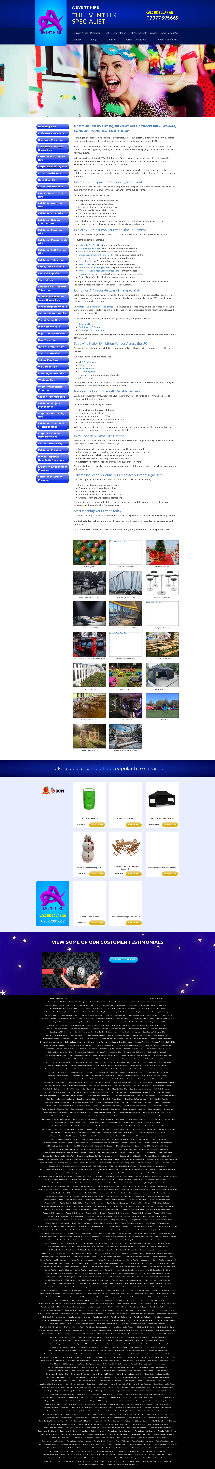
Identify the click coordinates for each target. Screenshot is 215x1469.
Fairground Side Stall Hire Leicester (52, 1169)
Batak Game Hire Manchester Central (152, 1008)
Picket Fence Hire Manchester (56, 1297)
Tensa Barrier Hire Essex (49, 1434)
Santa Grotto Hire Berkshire (80, 1374)
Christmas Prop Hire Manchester (54, 1055)
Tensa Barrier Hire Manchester (163, 1434)
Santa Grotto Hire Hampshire (59, 1381)
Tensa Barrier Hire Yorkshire (103, 1441)
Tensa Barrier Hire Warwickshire (53, 1441)
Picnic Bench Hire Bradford (96, 1307)
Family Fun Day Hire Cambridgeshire (158, 1179)
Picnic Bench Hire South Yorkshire (98, 1327)
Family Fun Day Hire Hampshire (83, 1186)
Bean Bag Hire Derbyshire (105, 1018)
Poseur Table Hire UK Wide (70, 1357)
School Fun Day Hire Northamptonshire (160, 1414)
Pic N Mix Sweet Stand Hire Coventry (124, 1273)
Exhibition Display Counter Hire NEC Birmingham (57, 1129)
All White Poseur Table (89, 916)
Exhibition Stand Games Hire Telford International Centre (97, 1156)
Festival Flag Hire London (94, 1200)
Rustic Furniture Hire (51, 346)
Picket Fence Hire (49, 320)
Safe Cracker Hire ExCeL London (58, 1371)
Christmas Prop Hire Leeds (84, 1052)
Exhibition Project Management (49, 405)
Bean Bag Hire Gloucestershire (60, 1022)
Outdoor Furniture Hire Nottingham (162, 1263)
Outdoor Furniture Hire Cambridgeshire (56, 1257)
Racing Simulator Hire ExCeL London (115, 1364)
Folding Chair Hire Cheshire (123, 1206)
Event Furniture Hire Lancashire (134, 1109)
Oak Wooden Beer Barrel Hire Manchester (121, 1246)
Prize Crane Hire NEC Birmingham (52, 1360)
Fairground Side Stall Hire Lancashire (153, 1166)
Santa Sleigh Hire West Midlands (120, 1404)
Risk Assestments (138, 32)
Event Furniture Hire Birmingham (107, 1102)
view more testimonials (123, 960)
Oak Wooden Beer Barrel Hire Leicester (60, 1246)
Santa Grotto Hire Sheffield (121, 1384)
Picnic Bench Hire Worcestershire (126, 1330)
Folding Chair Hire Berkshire (94, 1203)
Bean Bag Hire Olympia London (56, 1035)
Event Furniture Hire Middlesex (129, 1112)
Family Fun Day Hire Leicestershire (162, 1186)
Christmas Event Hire (51, 133)
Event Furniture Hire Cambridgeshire (60, 1106)
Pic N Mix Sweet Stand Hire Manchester (120, 1277)
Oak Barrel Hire (72, 1243)
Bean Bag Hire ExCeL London (144, 1018)
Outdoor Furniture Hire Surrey (100, 1267)
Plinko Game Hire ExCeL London (83, 1334)
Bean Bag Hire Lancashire (120, 1025)
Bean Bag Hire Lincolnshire (79, 1028)
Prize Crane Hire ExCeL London (135, 1357)
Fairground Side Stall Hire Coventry (110, 1163)
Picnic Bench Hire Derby (167, 1310)
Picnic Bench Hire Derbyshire (48, 1314)
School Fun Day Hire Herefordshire (78, 1414)
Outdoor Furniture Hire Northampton (134, 1263)
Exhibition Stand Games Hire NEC (131, 1153)
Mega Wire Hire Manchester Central (52, 1233)
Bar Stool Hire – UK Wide (57, 1002)
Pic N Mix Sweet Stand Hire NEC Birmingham (59, 1280)
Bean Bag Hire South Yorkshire (118, 1035)
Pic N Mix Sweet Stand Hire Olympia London (93, 1280)
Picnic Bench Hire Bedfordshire (165, 1303)
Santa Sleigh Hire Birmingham (163, 1387)
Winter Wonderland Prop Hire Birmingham (156, 1461)
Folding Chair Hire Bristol (161, 1203)
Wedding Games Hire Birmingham (153, 1451)
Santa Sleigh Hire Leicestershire (121, 1397)
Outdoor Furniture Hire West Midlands (58, 1270)
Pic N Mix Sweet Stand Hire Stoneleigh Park (127, 1280)
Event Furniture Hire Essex (158, 1106)
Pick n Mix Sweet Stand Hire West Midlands (92, 1283)
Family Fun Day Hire (170, 1176)
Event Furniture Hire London (80, 1112)
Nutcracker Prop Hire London (130, 1240)
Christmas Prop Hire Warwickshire (130, 1059)
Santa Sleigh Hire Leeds (98, 1397)
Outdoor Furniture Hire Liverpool (164, 1260)
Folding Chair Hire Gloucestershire (77, 1210)
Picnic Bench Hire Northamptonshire (81, 1324)
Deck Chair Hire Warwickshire (87, 1099)
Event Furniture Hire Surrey (157, 1116)
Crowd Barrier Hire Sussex (157, 1079)
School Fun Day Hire (163, 1404)
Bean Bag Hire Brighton (51, 1015)
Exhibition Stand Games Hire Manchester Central (60, 1153)
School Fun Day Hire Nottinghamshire (59, 1417)
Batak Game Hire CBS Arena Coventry (63, 1008)
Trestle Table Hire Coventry (70, 1444)
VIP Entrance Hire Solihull (104, 1451)
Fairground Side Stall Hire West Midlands (119, 1176)
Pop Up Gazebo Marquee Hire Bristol (120, 1340)
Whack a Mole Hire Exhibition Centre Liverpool (64, 1458)
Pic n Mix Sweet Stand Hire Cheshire (95, 1273)
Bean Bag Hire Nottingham (130, 1032)
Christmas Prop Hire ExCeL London (158, 1049)
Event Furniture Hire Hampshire (82, 1109)
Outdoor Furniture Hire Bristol (131, 1253)
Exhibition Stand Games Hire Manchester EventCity (99, 1153)
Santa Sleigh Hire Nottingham (123, 1401)
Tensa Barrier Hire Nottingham (82, 1438)
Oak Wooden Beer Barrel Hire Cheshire (157, 1243)
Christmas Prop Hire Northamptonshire (136, 1055)
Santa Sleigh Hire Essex (164, 1391)
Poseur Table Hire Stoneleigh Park (159, 1354)
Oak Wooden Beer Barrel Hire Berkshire (95, 1243)
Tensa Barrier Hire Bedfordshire (113, 1428)
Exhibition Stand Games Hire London (124, 1149)
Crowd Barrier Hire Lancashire (106, 1072)
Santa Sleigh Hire (122, 1387)
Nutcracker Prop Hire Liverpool (106, 1240)
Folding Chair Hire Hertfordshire (158, 1210)
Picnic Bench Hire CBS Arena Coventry (99, 1310)
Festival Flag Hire (49, 273)
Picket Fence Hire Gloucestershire (164, 1290)
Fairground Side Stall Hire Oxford (94, 1173)
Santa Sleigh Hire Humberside (154, 1394)
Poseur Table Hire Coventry (88, 1350)
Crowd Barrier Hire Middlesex (127, 1075)
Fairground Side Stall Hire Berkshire (50, 1159)
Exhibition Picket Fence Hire (78, 1142)
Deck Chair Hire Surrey (168, 1096)
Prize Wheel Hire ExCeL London (134, 1360)
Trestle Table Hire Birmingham (142, 1441)
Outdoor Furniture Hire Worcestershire (88, 1270)
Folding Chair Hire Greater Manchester (105, 1210)
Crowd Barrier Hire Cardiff (49, 1069)
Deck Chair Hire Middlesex (162, 1092)
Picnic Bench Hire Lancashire (121, 1317)
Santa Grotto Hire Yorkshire (103, 1387)
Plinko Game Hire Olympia (114, 1337)
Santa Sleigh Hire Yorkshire (144, 1404)
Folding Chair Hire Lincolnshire (118, 1213)
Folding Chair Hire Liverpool (141, 1213)
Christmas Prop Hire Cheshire (87, 1049)
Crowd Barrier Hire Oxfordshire (88, 1079)
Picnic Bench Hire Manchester (142, 1320)
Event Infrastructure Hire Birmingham (162, 1119)
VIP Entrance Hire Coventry (165, 1448)
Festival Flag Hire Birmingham (158, 1196)
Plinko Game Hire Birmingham (166, 1330)
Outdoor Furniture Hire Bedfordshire (153, 1250)
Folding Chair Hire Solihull (73, 1220)
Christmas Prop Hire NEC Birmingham (106, 1055)
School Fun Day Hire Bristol (104, 1407)
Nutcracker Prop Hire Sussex (54, 1243)
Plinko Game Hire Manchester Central (62, 1337)
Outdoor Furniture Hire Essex (162, 1257)
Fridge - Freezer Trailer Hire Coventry (51, 1226)
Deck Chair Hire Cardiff (122, 1085)
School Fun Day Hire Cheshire (56, 1411)
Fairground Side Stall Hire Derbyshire (138, 1163)
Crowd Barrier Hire (49, 173)
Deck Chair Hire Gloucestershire (94, 1089)
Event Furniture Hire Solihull (135, 1116)
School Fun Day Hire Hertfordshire (105, 1414)
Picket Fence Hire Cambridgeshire (108, 1287)
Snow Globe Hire (139, 1424)
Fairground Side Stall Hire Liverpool (80, 1169)
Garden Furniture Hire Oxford (109, 1230)
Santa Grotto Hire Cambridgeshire (157, 1374)
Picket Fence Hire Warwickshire (50, 1303)
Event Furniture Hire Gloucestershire (55, 1109)
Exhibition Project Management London (105, 1142)
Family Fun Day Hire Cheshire (59, 1183)
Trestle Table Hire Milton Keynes (165, 1444)
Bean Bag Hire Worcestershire (136, 1039)
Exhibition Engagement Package (52, 468)
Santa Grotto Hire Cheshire (56, 1377)
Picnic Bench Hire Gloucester (116, 1314)
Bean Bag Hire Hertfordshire (59, 1025)
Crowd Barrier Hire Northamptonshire (154, 1075)
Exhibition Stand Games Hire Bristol (59, 1146)
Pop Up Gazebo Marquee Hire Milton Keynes (122, 1344)
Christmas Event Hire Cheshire (161, 1039)
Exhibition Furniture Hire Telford (54, 1142)
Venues (153, 32)
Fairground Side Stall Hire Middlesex (162, 1169)
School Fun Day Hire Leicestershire (131, 1414)
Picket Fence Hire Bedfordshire (136, 1283)
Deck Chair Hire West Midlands (111, 1099)
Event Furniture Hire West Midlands (112, 1119)
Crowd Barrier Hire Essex (139, 1069)
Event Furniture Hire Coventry (110, 1106)
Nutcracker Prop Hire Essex (82, 1240)
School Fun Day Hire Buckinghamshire (129, 1407)
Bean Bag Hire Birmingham (161, 1012)
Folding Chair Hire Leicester (95, 1213)
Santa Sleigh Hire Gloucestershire (62, 1394)
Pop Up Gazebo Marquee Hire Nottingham (155, 1344)
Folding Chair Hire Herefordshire (133, 1210)
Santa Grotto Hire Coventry (78, 1377)
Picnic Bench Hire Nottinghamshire (132, 1324)
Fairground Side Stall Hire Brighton (107, 1159)
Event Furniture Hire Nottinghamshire (61, 1116)
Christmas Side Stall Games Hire (50, 148)
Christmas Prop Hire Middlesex (79, 1055)
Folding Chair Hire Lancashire (53, 1213)
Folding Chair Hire (51, 1203)
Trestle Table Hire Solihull (94, 1448)
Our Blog (111, 39)
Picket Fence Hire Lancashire (98, 1293)
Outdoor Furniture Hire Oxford (50, 1267)
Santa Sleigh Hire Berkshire (140, 1387)
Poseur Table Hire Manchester (55, 1354)
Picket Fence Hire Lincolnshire (121, 1293)
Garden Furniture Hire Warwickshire (135, 1230)
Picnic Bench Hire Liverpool (98, 1320)
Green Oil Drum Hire (89, 818)
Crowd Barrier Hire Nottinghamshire (61, 1079)
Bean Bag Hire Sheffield (96, 1035)
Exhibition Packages (50, 450)
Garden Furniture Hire (51, 396)
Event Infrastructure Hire (50, 195)
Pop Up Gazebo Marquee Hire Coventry (150, 1340)
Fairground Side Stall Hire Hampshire (94, 1166)
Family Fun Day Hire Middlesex (108, 1189)
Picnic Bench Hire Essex (69, 1314)
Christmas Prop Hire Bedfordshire (163, 1042)
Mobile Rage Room (125, 1233)
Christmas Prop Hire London (157, 1052)
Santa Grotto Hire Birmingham (103, 1374)
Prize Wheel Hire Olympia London (88, 1364)
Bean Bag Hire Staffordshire (142, 1035)
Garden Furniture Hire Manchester (55, 1230)
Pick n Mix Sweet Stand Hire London (158, 1280)
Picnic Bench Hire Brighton (117, 1307)
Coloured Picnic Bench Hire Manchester (116, 1062)
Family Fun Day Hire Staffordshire (85, 1193)
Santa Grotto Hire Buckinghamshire (129, 1374)
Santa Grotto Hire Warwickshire (53, 1387)
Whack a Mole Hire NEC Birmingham (126, 1458)
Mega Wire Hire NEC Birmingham (79, 1233)
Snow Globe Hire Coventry (53, 1428)
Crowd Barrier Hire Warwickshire (52, 1082)
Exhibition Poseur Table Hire (52, 242)
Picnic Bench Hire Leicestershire (51, 1320)
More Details (97, 824)
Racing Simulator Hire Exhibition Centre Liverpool (148, 1364)
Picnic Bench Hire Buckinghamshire (162, 1307)
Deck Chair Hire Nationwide (48, 1096)
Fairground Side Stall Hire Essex (165, 1163)
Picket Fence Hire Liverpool (144, 1293)
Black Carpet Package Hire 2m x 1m (125, 916)
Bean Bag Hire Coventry (67, 1018)
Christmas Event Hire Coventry (51, 1042)
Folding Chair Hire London (163, 1213)
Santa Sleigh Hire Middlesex (73, 1401)
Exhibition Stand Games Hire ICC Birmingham (62, 1149)
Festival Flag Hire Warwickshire (160, 1200)
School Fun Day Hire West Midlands (78, 1421)
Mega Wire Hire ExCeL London (161, 1230)
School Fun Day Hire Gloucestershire (128, 1411)
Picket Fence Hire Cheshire (49, 1290)
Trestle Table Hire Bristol (164, 1441)
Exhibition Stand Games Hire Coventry (128, 1146)
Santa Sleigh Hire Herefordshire (88, 1394)
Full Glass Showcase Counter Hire (162, 867)
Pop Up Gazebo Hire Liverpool (62, 1340)
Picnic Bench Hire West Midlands (75, 1330)
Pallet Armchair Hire (125, 818)
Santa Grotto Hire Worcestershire (79, 1387)
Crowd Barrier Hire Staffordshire (113, 1079)
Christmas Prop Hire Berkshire (55, 1045)
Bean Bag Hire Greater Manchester (110, 1022)
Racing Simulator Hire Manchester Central (63, 1367)
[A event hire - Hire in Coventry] (51, 22)
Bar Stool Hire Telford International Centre (155, 1005)
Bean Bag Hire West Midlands (112, 1039)
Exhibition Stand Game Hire (131, 1142)
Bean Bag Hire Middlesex (159, 1028)
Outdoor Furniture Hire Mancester (76, 1263)
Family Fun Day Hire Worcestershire (118, 1196)
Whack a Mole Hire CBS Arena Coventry (132, 1454)
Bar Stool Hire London (159, 1002)
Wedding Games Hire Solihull (78, 1454)
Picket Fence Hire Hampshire (50, 1293)
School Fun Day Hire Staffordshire (113, 1417)
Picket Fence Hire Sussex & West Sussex (151, 1300)
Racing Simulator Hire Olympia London (123, 1367)
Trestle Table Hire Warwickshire (117, 1448)
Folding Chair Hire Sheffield (52, 1220)
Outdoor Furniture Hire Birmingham (80, 1253)
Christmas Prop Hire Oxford (162, 1055)
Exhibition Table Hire (51, 260)
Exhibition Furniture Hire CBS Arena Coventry (119, 1132)
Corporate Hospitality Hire (51, 415)
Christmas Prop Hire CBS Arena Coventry (59, 1049)
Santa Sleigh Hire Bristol (72, 1391)
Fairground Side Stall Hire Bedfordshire (158, 1156)
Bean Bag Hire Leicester (158, 1025)
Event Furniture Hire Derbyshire (135, 1106)
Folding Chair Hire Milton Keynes (82, 1216)
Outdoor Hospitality (50, 443)
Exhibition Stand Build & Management (51, 425)
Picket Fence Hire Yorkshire (126, 1303)
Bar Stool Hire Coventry (98, 1002)
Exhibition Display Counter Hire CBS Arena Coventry (70, 1126)
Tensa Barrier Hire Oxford (105, 1438)
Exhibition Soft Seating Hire (52, 252)
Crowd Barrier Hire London (80, 1075)
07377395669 (163, 17)
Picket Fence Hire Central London (155, 1287)
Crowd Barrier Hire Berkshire (57, 1065)
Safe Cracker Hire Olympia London (141, 1371)
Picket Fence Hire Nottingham (158, 1297)
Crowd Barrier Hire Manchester (103, 1075)
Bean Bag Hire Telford (69, 1039)
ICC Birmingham (86, 371)
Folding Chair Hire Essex (53, 1210)
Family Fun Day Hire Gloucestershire (153, 1183)
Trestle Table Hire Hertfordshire (94, 1444)
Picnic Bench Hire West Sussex (100, 1330)
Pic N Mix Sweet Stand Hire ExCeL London (154, 1273)
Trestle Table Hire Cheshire (48, 1444)
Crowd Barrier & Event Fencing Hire (96, 254)
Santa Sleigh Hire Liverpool (144, 1397)
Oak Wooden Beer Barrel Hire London (90, 1246)
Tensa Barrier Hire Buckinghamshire (92, 1431)
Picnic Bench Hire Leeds (142, 1317)
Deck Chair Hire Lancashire (163, 1089)
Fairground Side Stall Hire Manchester (134, 1169)
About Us (173, 32)
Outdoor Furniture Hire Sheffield (75, 1267)
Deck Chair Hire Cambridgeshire (100, 1085)
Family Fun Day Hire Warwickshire (154, 1193)
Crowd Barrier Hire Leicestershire (132, 1072)
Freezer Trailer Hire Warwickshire (157, 1223)
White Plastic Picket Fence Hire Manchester (123, 1461)
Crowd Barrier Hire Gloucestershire (163, 1069)
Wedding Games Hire (51, 373)
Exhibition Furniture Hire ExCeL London (151, 1132)
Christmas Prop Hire (50, 140)
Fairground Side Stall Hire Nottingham (67, 1173)
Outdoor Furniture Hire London (51, 1263)
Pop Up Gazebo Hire (159, 1337)
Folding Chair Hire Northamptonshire (109, 1216)
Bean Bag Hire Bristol (69, 1015)
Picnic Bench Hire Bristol (138, 1307)
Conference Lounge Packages (50, 478)
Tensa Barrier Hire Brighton (47, 1431)
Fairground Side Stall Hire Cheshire (83, 1163)
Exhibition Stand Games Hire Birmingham (158, 1142)
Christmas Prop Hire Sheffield (61, 1059)
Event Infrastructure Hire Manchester (122, 1122)
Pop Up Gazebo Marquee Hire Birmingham (89, 1340)
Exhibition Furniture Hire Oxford (123, 1139)
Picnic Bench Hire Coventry (147, 1310)
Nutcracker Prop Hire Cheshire (165, 1236)
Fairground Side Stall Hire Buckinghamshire (162, 1159)
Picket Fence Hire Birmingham (160, 1283)
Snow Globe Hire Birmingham (157, 1424)
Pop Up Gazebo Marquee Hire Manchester (89, 1344)
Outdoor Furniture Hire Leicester (138, 1260)
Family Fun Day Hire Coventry (82, 1183)
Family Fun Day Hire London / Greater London (79, 1189)
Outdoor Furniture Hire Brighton (106, 1253)
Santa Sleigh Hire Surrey (53, 1404)
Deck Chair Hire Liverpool (99, 1092)
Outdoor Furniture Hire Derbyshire (137, 1257)
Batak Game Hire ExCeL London (91, 1008)
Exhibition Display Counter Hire (49, 222)
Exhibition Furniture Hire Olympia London (95, 1139)
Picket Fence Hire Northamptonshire (132, 1297)
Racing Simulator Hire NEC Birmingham (94, 1367)
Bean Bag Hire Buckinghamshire (91, 1015)
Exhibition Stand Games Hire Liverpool (94, 1149)
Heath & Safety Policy (115, 32)
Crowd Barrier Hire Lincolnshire (157, 1072)
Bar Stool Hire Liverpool (140, 1002)
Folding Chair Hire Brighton (140, 1203)
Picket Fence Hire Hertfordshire (74, 1293)
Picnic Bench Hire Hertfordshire (79, 1317)
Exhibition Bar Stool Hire (50, 205)
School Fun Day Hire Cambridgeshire (158, 1407)
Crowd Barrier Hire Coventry (93, 1069)
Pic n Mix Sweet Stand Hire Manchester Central (154, 1277)
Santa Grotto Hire (49, 353)
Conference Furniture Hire (51, 158)
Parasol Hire (109, 1270)
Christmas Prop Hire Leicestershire (109, 1052)
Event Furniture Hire (50, 186)
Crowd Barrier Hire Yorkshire (77, 1082)
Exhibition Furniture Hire (50, 232)
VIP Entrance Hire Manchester (82, 1451)
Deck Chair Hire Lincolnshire (78, 1092)
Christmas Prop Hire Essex (133, 1049)
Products (95, 32)
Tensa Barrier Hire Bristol (68, 1431)
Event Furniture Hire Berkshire (82, 1102)
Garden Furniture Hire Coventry (142, 1226)
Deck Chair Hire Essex (72, 1089)
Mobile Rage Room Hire (52, 306)
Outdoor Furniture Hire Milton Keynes (105, 1263)
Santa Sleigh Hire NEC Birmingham (98, 1401)
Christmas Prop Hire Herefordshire (60, 1052)
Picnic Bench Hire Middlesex (165, 1320)
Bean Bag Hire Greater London (84, 1022)
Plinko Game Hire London (140, 1334)
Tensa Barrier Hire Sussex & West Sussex (152, 1438)
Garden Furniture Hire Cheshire (117, 1226)
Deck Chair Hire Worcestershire (136, 1099)
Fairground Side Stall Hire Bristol (133, 1159)
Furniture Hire (71, 1226)
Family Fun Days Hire (51, 266)
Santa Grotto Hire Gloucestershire (126, 1377)
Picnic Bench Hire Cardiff (74, 1310)
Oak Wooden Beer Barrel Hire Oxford (62, 1250)
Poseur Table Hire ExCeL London (112, 1350)
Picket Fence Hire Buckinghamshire (81, 1287)
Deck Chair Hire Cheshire (141, 1085)
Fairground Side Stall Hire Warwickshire (88, 1176)
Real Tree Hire (47, 340)
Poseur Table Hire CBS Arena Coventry (62, 1350)
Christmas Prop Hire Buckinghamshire (129, 1045)
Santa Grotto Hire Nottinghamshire (51, 1384)
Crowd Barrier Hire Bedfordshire (160, 1062)
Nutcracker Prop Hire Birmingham (114, 1236)
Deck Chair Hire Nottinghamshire (99, 1096)
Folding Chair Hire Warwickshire (161, 1220)
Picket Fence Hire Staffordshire (103, 1300)
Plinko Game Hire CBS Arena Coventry (55, 1334)
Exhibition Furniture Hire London (91, 1136)
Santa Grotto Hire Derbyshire (101, 1377)
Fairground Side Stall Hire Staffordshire (122, 1173)
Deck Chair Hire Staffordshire (147, 1096)
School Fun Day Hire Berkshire (81, 1407)
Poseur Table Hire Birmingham (155, 1347)
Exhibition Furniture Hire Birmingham (62, 1132)
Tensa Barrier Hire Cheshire (145, 1431)
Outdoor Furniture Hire (52, 313)
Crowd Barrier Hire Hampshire (57, 1072)
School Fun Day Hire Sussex (159, 1417)
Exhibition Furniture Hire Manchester (119, 1136)
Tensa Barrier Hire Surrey (125, 1438)
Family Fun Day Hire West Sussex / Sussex (88, 1196)
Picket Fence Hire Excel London (138, 1290)
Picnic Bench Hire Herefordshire (53, 1317)
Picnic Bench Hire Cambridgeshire (50, 1310)
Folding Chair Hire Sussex (139, 1220)
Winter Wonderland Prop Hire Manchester (122, 1464)
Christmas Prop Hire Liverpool (134, 1052)
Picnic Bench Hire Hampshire (167, 1314)
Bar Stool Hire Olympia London (102, 1005)
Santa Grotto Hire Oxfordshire (98, 1384)
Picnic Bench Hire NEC (57, 1324)
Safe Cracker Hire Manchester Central (85, 1371)
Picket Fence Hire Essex (115, 1290)
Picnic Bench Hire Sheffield (73, 1327)
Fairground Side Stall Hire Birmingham (79, 1159)
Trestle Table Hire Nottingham (50, 1448)
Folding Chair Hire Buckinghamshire (52, 1206)
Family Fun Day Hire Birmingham (104, 1179)
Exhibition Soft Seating (90, 327)
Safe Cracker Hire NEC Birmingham (114, 1371)
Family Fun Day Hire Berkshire (80, 1179)
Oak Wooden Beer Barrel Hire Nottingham (153, 1246)
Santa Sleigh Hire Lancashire (77, 1397)
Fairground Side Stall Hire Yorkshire (148, 1176)
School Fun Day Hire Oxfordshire (86, 1417)
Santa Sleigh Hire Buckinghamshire (96, 1391)
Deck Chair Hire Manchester (140, 1092)
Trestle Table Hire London (117, 1444)
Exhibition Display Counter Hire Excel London (108, 1126)
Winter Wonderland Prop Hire (50, 388)
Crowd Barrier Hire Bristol (103, 1065)
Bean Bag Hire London (118, 1028)
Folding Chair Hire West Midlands (57, 1223)
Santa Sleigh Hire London (165, 1397)
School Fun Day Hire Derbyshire (80, 1411)
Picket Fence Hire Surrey (125, 1300)
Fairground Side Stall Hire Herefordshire (123, 1166)
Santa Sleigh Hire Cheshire (120, 1391)
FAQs (94, 39)
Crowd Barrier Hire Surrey (136, 1079)
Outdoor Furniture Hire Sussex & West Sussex (130, 1267)
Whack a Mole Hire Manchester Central (97, 1458)
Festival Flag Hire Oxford (137, 1200)
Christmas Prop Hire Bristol (103, 1045)
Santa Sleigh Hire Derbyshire (143, 1391)
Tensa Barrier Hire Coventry (167, 1431)
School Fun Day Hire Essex (103, 1411)
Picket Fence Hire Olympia (59, 1300)
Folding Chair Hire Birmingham (117, 1203)
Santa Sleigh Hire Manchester (50, 1401)
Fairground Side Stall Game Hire (131, 1156)
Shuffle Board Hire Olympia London (117, 1424)
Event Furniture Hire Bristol (131, 1102)
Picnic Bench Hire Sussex (166, 1327)
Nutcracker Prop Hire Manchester (155, 1240)
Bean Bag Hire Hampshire (134, 1022)
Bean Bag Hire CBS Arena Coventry (159, 1015)
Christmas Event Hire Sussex (121, 1042)
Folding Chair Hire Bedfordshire (71, 1203)
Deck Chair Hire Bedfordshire (100, 1082)
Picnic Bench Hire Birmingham (73, 1307)
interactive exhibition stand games (95, 306)
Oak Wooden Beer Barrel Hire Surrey (91, 1250)
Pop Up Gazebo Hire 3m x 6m (162, 818)
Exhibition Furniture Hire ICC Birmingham (63, 1136)
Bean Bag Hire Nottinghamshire (154, 1032)
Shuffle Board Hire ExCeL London (164, 1421)
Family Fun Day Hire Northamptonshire (134, 1189)
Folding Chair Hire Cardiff (102, 1206)
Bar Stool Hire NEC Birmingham (77, 1005)
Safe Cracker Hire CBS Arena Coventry (153, 1367)
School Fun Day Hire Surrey (137, 1417)
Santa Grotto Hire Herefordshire (83, 1381)
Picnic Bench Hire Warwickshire (50, 1330)
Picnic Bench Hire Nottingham (107, 1324)
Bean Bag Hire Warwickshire (89, 1039)
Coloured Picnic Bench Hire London (86, 1062)
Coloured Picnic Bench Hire (154, 1059)
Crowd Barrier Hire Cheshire (71, 1069)
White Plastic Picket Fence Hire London (91, 1461)
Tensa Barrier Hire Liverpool (118, 1434)
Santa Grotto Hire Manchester (155, 1381)
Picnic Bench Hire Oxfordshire (50, 1327)
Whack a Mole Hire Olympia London (154, 1458)
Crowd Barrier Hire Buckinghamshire (128, 1065)
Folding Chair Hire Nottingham (135, 1216)
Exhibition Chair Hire (50, 213)
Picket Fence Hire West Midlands (75, 1303)
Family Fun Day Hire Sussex (130, 1193)
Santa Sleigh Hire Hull (133, 1394)
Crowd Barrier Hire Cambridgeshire (156, 1065)
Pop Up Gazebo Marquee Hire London (58, 1344)
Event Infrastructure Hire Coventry (67, 1122)
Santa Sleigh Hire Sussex (73, 1404)
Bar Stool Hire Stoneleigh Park (126, 1005)
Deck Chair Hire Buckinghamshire (74, 1085)
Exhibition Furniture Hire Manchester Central (150, 1136)
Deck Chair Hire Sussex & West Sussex (60, 1099)
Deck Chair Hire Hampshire (117, 1089)
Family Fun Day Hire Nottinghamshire (164, 1189)
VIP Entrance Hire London (59, 1451)
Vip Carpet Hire (47, 366)
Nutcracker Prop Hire (92, 1236)
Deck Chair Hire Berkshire (122, 1082)
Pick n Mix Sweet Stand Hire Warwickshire (59, 1283)
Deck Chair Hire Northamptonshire (73, 1096)
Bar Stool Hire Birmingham (78, 1002)
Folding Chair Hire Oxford (158, 1216)
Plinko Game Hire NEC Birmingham (90, 1337)
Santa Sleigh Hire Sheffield (165, 1401)
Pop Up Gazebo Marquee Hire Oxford (62, 1347)
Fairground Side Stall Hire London (106, 1169)
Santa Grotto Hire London (133, 1381)
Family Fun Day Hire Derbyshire (106, 1183)
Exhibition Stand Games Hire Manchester (153, 1149)
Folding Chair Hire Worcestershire (106, 1223)
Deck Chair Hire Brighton (165, 1082)
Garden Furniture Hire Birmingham (91, 1226)
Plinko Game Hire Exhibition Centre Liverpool (113, 1334)
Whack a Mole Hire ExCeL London (160, 1454)
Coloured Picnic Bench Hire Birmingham (57, 1062)
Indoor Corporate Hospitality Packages (51, 458)
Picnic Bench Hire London (120, 1320)
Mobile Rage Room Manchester (71, 1236)
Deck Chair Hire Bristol (52, 1085)
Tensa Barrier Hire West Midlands (79, 1441)
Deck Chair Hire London (119, 1092)
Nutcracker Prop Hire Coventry (59, 1240)
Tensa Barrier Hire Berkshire (137, 1428)
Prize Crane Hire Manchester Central (162, 1357)
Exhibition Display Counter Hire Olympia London (93, 1129)
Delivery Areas (80, 32)
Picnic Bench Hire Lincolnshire (75, 1320)
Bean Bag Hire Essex (124, 1018)
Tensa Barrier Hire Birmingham (160, 1428)
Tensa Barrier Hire (92, 1428)
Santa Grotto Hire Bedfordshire (57, 1374)
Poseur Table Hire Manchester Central (81, 1354)
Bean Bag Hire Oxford (77, 1035)
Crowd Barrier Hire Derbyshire (116, 1069)
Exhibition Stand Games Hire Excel (156, 1146)
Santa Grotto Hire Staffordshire (165, 1384)
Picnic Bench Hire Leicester (163, 1317)
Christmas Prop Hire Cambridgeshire (158, 1045)
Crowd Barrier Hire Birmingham (81, 1065)
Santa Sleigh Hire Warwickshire (95, 1404)
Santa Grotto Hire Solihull (142, 1384)
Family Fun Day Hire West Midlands (58, 1196)
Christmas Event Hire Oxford (98, 1042)
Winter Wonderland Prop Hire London (91, 1464)
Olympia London (86, 368)
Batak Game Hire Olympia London (83, 1012)
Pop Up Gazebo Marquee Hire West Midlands (127, 1347)
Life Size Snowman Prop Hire (89, 867)
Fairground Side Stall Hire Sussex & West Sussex (55, 1176)
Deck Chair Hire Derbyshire (52, 1089)
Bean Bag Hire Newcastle (83, 1032)
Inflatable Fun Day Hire (90, 245)
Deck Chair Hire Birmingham (143, 1082)
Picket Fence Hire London (166, 1293)
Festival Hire (46, 280)
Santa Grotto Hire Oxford (75, 1384)
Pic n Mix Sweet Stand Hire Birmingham (130, 1270)
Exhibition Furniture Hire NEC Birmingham (63, 1139)
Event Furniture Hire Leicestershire (160, 1109)
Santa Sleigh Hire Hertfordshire (113, 1394)
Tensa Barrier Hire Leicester (96, 1434)
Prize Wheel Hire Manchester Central (161, 1360)
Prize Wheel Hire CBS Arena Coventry (106, 1360)
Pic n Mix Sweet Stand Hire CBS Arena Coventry (63, 1273)
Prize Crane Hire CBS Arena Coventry (108, 1357)
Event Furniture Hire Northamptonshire (157, 1112)
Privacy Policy (87, 1357)
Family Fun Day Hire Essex (129, 1183)
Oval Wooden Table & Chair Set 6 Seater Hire (125, 867)
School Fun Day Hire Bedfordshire (56, 1407)
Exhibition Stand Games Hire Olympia (159, 1153)
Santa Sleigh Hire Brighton (52, 1391)
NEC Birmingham (87, 362)
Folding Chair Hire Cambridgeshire (79, 1206)
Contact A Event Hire (167, 39)
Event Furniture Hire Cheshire (86, 1106)
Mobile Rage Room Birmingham (145, 1233)
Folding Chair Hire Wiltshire (81, 1223)
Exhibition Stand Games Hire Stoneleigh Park (58, 1156)
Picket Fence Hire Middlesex (80, 1297)
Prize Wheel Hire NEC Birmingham (62, 1364)
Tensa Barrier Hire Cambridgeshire (120, 1431)
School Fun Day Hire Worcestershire (106, 1421)
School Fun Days (48, 360)
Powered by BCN (156, 998)
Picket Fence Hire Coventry (71, 1290)
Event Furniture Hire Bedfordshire (57, 1102)
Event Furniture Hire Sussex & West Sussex (55, 1119)
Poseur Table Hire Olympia (135, 1354)
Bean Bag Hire (47, 126)
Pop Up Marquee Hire (51, 333)
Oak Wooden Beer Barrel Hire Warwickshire (122, 1250)
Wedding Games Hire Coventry (54, 1454)
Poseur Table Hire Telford (49, 1357)
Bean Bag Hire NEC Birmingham (61, 1032)
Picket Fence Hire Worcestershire (102, 1303)
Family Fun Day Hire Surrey (109, 1193)
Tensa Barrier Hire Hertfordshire (72, 1434)
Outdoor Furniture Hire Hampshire (82, 1260)
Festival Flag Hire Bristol (74, 1200)
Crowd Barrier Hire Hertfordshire (82, 1072)
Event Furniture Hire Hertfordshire (108, 1109)
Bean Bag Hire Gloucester (166, 1018)
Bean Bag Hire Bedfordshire (120, 1012)
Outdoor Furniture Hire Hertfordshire (110, 1260)
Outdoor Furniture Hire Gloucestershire (54, 1260)
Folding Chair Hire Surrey (118, 1220)
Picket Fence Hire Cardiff (131, 1287)
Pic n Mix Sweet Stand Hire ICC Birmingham (59, 1277)
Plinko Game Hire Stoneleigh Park (137, 1337)
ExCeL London (85, 365)
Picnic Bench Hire (49, 326)
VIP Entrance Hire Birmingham (141, 1448)
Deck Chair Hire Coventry (162, 1085)
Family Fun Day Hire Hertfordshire (135, 1186)
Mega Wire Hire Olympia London (105, 1233)
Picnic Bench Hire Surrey (145, 1327)
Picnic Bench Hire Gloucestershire (142, 1314)
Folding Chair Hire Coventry (146, 1206)
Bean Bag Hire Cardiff (136, 1015)
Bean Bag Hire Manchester (138, 1028)
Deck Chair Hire (47, 180)
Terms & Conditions (136, 39)
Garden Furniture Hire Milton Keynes (83, 1230)
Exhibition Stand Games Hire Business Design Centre (93, 1146)
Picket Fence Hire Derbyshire (94, 1290)
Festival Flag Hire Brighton (53, 1200)
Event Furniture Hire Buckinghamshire (157, 1102)
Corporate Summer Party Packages (49, 435)
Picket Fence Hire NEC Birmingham (104, 1297)
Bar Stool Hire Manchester (54, 1005)
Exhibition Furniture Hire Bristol (89, 1132)
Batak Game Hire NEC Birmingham (56, 1012)
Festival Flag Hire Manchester (115, 1200)
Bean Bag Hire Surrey (161, 1035)
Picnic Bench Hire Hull (100, 1317)
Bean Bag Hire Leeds (139, 1025)
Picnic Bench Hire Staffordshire (123, 1327)
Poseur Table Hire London (158, 1350)
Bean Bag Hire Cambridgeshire (115, 1015)
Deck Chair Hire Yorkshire (159, 1099)
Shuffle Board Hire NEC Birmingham (90, 1424)
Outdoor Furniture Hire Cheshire (84, 1257)
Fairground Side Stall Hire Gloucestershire (64, 1166)
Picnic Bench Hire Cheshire (125, 1310)
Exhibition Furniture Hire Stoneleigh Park (152, 1139)
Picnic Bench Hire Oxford (156, 1324)
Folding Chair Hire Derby (166, 1206)
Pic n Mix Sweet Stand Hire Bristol (158, 1270)
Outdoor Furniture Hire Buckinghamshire (159, 1253)
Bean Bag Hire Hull (77, 1025)
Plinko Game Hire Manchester (162, 1334)
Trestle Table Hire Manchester (140, 1444)
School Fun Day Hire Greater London (156, 1411)
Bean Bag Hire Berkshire (140, 1012)
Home (163, 32)
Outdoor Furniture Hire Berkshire (53, 1253)
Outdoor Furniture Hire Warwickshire (162, 1267)
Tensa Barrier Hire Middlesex (59, 1438)
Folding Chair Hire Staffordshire (96, 1220)
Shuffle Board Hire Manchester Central (61, 1424)
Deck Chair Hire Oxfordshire (124, 1096)
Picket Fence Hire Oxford (80, 1300)
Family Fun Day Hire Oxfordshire (60, 1193)
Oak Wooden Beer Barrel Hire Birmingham (126, 1243)
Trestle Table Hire (122, 1441)
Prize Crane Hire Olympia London (78, 1360)
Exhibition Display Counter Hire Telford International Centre (134, 1129)
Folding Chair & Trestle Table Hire (52, 288)
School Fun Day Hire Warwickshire (51, 1421)
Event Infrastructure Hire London (94, 1122)
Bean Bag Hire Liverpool (99, 1028)
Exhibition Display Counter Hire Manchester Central (144, 1126)
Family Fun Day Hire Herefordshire (108, 1186)
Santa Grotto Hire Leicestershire (109, 1381)
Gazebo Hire (84, 251)
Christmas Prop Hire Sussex (106, 1059)
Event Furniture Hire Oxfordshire (111, 1116)
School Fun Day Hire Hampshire (52, 1414)
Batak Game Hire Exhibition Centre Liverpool (120, 1008)
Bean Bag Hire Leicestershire (57, 1028)
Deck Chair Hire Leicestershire (54, 1092)
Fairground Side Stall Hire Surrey (150, 1173)
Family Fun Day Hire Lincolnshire (49, 1189)
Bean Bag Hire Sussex (51, 1039)
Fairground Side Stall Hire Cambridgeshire (53, 1163)
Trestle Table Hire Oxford (73, 1448)
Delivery (77, 39)
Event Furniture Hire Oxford (87, 1116)
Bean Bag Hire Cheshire (48, 1018)
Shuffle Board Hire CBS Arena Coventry (135, 1421)
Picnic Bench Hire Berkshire (50, 1307)
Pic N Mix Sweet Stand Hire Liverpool (91, 1277)
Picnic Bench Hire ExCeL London (92, 1314)
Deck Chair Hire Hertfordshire (140, 1089)
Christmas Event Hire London (75, 1042)
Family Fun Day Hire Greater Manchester (56, 1186)
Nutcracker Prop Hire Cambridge (140, 1236)
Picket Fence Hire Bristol (57, 1287)
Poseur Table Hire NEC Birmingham (110, 1354)
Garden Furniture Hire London (166, 1226)
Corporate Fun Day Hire (52, 166)
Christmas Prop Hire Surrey (83, 1059)
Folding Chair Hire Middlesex (58, 1216)
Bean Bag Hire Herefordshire (156, 1022)
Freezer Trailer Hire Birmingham (132, 1223)
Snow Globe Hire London (74, 1428)
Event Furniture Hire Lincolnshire (55, 1112)
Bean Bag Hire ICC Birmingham (98, 1025)
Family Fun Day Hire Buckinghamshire (131, 1179)
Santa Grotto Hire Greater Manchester (155, 1377)
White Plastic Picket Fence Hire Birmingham (59, 1461)
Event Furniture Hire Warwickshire (85, 1119)
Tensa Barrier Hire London (140, 1434)
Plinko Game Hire (147, 1330)
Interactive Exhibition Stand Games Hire (51, 298)
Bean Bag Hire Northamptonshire (107, 1032)
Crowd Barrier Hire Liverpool (58, 1075)
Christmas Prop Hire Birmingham (79, 1045)
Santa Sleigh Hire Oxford (145, 1401)
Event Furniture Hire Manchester (104, 1112)
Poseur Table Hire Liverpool (136, 1350)
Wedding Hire (46, 380)
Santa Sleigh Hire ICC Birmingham (53, 1397)
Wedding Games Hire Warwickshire (103, 1454)
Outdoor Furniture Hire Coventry (110, 1257)
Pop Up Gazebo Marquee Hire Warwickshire (93, 1347)
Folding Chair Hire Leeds (74, 1213)
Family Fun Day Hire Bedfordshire (55, 1179)
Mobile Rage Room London (48, 1236)
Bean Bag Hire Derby (86, 1018)
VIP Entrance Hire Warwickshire (127, 1451)
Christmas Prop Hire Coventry (110, 1049)
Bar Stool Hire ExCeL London (119, 1002)
